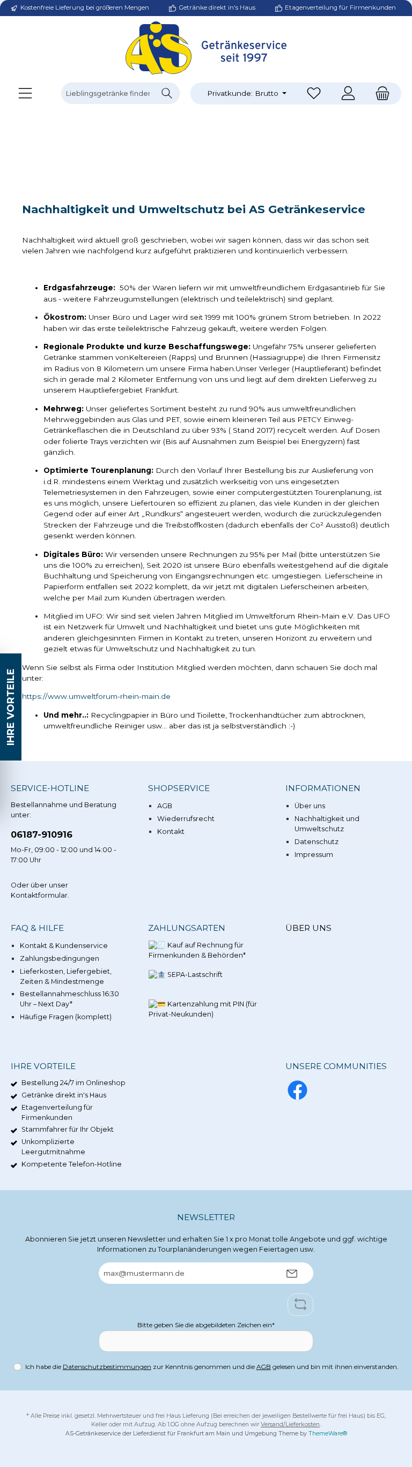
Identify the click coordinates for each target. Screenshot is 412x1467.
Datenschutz (317, 842)
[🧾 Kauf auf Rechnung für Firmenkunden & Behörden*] (203, 951)
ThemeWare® (327, 1433)
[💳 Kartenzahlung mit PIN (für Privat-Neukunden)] (203, 1010)
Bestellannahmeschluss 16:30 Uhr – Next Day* (69, 999)
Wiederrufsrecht (186, 819)
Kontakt (171, 831)
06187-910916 (41, 834)
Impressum (314, 855)
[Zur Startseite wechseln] (206, 47)
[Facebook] (297, 1090)
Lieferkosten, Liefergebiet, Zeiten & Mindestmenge (66, 976)
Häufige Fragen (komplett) (66, 1017)
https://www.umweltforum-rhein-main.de (96, 696)
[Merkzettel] (313, 93)
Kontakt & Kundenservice (64, 946)
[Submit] (291, 1273)
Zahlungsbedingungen (59, 958)
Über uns (310, 806)
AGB (164, 806)
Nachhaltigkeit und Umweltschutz (327, 824)
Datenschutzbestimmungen (107, 1367)
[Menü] (25, 93)
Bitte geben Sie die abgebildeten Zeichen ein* (206, 1325)
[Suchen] (167, 93)
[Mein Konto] (348, 93)
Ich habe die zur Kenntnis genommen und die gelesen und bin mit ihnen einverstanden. (212, 1367)
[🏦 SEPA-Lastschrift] (185, 981)
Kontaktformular (39, 895)
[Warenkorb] (379, 93)
